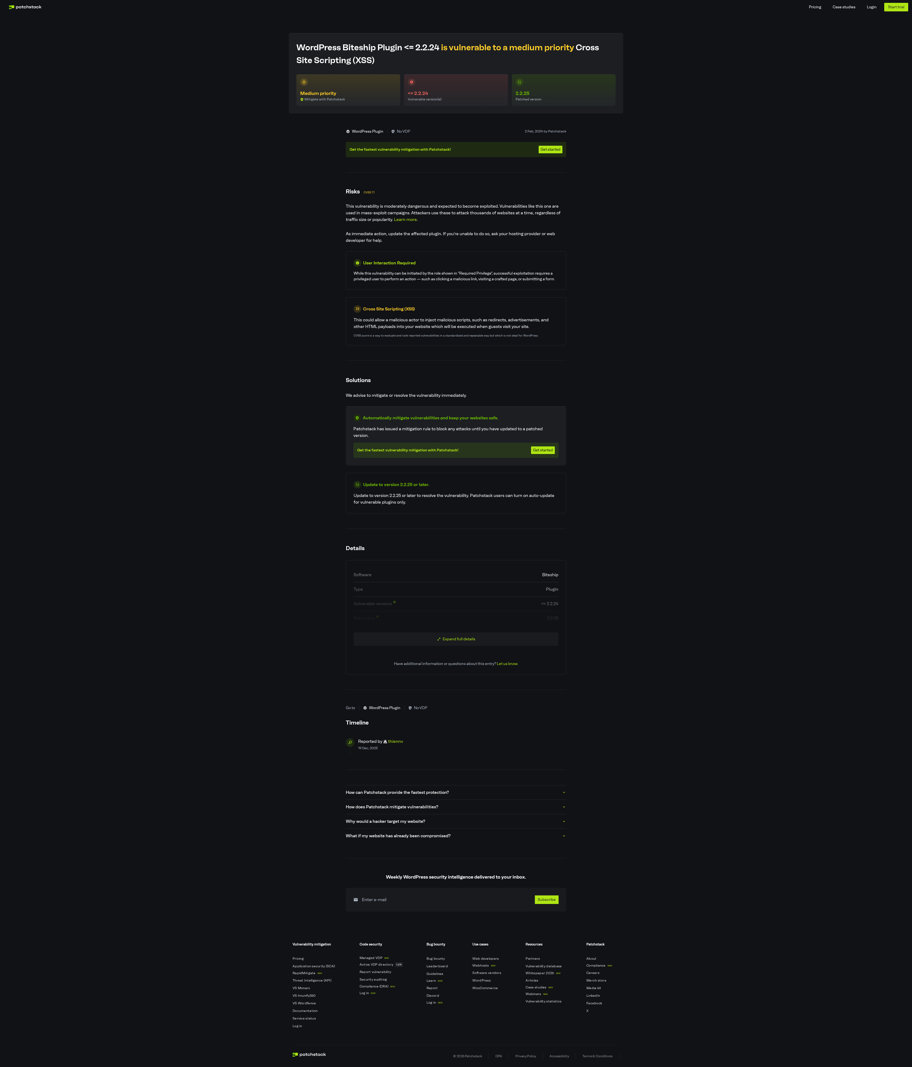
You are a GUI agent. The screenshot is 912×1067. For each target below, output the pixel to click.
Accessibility (559, 1056)
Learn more (405, 219)
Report (433, 988)
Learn (434, 981)
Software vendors (487, 973)
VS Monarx (302, 988)
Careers (593, 973)
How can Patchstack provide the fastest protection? (397, 792)
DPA (498, 1056)
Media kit (594, 988)
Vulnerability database (544, 966)
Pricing (815, 7)
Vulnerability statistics (544, 1001)
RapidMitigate (307, 973)
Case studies (844, 7)
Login (872, 7)
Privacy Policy (525, 1056)
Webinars (537, 994)
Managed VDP (374, 958)
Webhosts (483, 966)
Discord (433, 996)
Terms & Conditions (597, 1056)
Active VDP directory (381, 965)
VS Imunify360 (305, 996)
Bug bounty (436, 959)
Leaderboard (438, 966)
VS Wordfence (305, 1003)
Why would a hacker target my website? (385, 821)
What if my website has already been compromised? (398, 835)
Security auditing (374, 980)
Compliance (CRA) (377, 986)
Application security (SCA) (314, 966)
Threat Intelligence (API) (312, 980)
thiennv (395, 741)
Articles (532, 980)
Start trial (896, 7)
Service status (305, 1018)
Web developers (485, 959)
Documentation (305, 1011)
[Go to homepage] (309, 1056)
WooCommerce (485, 988)
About (591, 959)
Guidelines (435, 974)
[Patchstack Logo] (25, 7)
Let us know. (507, 663)
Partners (533, 959)
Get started (550, 149)
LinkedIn (593, 996)
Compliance (599, 966)
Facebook (594, 1003)
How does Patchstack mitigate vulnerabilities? (392, 807)
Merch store (596, 980)
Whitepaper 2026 (543, 973)
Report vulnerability (376, 972)
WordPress (481, 980)
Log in (298, 1026)
